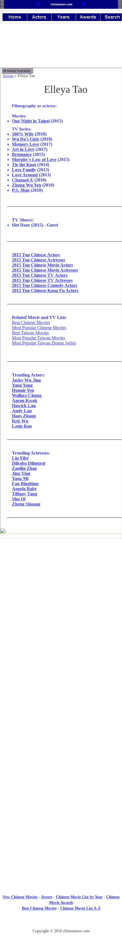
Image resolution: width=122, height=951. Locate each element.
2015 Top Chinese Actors (36, 254)
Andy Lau (22, 410)
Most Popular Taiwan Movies (38, 337)
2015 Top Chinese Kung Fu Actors (45, 290)
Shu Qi (18, 498)
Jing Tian (21, 473)
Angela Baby (24, 488)
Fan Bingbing (25, 483)
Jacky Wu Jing (26, 380)
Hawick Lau (24, 405)
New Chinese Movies (20, 897)
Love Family (24, 169)
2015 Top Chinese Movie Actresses (45, 270)
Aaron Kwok (24, 400)
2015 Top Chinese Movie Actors (42, 265)
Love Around (25, 174)
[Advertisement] (61, 589)
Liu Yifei (20, 458)
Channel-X (22, 179)
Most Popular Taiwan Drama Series (44, 343)
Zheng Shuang (26, 504)
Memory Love (25, 144)
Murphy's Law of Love (34, 159)
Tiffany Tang (24, 493)
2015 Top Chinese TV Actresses (42, 280)
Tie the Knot (24, 164)
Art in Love (23, 149)
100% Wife (22, 134)
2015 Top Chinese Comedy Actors (44, 285)
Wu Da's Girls (25, 139)
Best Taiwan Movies (30, 332)
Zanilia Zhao (24, 468)
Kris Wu (20, 421)
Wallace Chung (26, 395)
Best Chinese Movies (31, 322)
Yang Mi (20, 478)
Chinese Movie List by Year (79, 897)
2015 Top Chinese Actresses (38, 259)
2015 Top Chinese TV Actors (40, 275)
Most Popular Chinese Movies (39, 327)
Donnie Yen (23, 390)
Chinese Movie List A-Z (80, 908)
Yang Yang (22, 385)
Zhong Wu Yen (26, 185)
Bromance (22, 154)
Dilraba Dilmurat (28, 463)
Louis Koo (22, 426)
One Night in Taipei (31, 121)
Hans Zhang (24, 415)
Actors (8, 76)
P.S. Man (21, 190)
